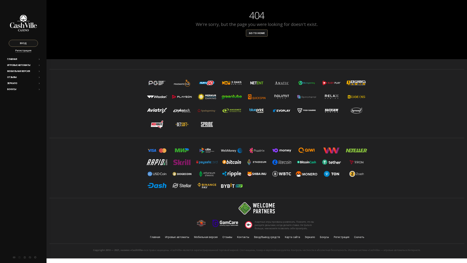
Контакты (243, 237)
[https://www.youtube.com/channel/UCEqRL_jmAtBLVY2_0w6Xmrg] (14, 257)
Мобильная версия (18, 71)
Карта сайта (292, 237)
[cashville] (24, 257)
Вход (23, 43)
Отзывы (12, 77)
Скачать (359, 237)
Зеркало (12, 83)
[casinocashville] (19, 257)
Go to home (257, 33)
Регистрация (23, 50)
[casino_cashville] (35, 257)
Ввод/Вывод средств (267, 237)
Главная (12, 59)
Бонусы (11, 89)
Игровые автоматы (18, 65)
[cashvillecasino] (29, 257)
